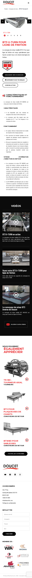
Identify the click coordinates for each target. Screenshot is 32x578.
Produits (6, 9)
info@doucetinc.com (7, 500)
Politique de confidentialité (9, 503)
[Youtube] (5, 474)
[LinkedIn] (15, 474)
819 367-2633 (5, 495)
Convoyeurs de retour (13, 9)
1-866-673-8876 (6, 498)
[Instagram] (20, 474)
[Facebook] (10, 474)
